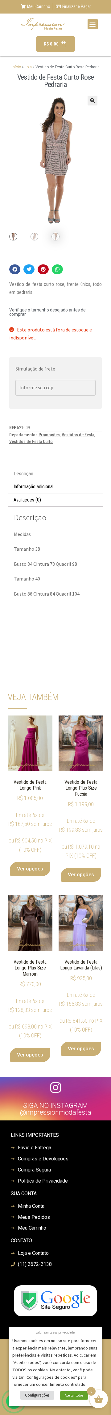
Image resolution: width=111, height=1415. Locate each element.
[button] (93, 24)
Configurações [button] (37, 1395)
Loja (28, 67)
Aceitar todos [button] (74, 1395)
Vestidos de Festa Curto (31, 441)
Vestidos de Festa (78, 434)
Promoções (49, 434)
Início (16, 67)
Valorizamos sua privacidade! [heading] (56, 1332)
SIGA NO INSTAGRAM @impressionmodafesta (55, 1109)
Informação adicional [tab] (33, 487)
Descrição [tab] (23, 474)
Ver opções (30, 869)
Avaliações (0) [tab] (27, 500)
